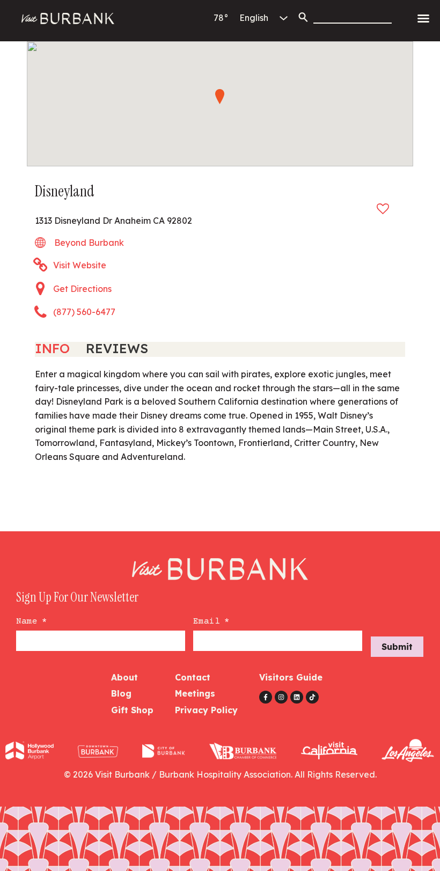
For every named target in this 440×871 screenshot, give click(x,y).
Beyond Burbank (89, 242)
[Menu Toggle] (423, 18)
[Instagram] (281, 697)
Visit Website (79, 265)
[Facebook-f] (265, 697)
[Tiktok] (312, 697)
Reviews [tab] (117, 348)
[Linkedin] (296, 697)
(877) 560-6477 (84, 311)
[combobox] (352, 17)
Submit (397, 646)
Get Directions (82, 288)
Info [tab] (52, 348)
